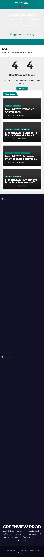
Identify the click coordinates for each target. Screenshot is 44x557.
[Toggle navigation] (40, 41)
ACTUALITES (9, 129)
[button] (33, 42)
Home (4, 52)
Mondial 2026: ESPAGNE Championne (19, 110)
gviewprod (21, 115)
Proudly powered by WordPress (14, 550)
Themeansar (21, 553)
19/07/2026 (11, 139)
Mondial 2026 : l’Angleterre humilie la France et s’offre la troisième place (21, 182)
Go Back (22, 88)
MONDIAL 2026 (17, 105)
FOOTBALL (8, 105)
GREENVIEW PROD (22, 15)
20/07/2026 (11, 115)
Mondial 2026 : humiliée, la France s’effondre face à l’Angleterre (21, 135)
